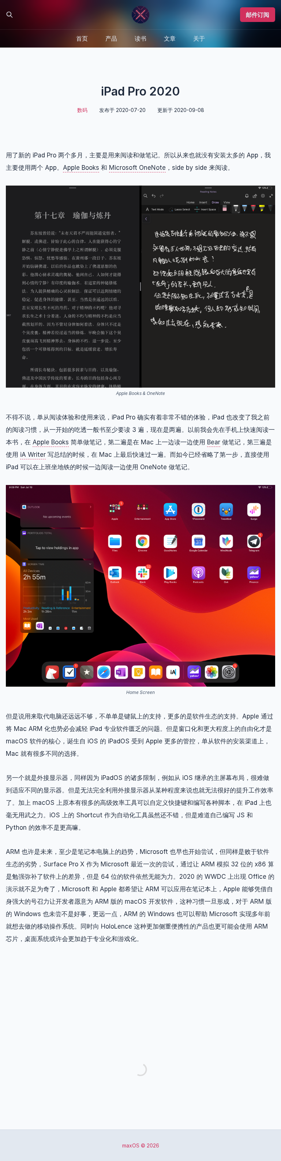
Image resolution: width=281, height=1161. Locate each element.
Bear (213, 442)
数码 (82, 110)
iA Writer (33, 454)
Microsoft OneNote (137, 167)
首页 (82, 38)
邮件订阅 (257, 14)
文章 (170, 38)
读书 (140, 38)
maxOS (130, 1145)
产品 (111, 38)
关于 (199, 38)
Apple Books (81, 167)
